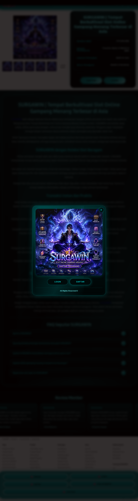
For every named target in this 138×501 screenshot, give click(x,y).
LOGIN (57, 282)
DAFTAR (80, 282)
